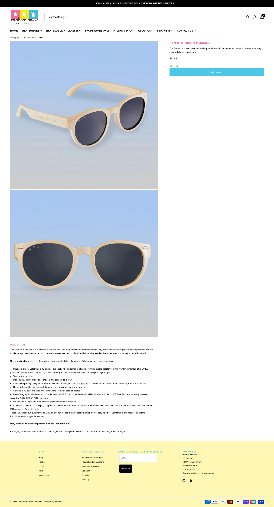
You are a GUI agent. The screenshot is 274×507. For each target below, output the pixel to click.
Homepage (15, 37)
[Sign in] (255, 17)
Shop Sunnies (30, 30)
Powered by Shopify (52, 501)
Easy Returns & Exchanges (92, 457)
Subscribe (125, 468)
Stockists (164, 30)
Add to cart (216, 72)
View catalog (57, 17)
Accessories (44, 475)
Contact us (185, 30)
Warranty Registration (90, 466)
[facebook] (191, 480)
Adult (41, 471)
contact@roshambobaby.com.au (201, 473)
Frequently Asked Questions (93, 462)
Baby (41, 457)
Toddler (42, 462)
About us (144, 30)
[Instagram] (184, 480)
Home (14, 30)
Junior (41, 466)
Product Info (122, 30)
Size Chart (86, 471)
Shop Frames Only (97, 30)
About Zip (85, 480)
